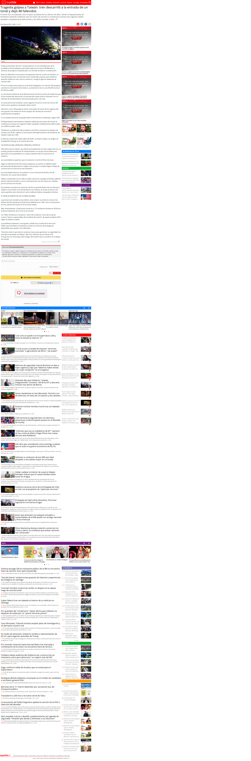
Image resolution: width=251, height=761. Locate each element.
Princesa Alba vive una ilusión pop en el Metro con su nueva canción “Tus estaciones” (71, 708)
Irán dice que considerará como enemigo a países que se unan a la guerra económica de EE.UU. (70, 198)
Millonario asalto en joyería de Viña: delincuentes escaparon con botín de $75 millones (71, 368)
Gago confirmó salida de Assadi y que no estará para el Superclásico (26, 668)
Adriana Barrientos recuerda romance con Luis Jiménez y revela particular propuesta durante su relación (71, 360)
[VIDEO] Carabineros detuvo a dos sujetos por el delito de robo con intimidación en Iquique (71, 412)
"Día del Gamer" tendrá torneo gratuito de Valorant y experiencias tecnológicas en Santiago (30, 578)
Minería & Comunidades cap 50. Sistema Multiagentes (72, 721)
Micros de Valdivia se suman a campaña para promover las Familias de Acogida (72, 602)
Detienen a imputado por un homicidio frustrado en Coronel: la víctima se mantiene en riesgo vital (70, 157)
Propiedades (59, 758)
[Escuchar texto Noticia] (58, 241)
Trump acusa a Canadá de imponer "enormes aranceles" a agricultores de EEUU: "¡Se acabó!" (36, 349)
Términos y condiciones (49, 755)
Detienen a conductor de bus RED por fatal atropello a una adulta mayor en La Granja (34, 458)
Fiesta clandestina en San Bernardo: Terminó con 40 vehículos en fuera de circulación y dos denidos (70, 164)
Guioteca (46, 758)
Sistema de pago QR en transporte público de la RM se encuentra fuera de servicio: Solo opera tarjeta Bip (30, 569)
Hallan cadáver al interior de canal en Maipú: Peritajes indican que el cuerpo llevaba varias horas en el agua (35, 474)
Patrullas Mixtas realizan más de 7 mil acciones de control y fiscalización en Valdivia (72, 623)
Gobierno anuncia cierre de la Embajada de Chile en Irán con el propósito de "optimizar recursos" (37, 488)
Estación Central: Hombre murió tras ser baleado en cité (37, 407)
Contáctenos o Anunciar (36, 755)
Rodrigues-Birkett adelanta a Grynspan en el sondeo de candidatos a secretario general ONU (31, 679)
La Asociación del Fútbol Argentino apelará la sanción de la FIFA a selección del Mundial (30, 703)
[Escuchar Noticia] (56, 19)
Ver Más (76, 640)
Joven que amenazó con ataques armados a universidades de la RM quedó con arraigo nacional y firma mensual (38, 517)
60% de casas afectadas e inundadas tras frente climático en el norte (71, 714)
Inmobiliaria (52, 758)
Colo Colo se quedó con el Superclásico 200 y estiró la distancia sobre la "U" (35, 336)
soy (4, 345)
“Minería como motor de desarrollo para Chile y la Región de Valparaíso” (72, 741)
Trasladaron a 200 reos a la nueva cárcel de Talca (23, 695)
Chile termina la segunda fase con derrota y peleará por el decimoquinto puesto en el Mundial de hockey (70, 182)
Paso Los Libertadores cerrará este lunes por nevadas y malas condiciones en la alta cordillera (72, 575)
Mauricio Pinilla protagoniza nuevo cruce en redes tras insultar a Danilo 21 (71, 595)
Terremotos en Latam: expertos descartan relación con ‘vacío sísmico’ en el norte (70, 191)
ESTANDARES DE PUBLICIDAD (63, 755)
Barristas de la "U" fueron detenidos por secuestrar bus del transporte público (27, 687)
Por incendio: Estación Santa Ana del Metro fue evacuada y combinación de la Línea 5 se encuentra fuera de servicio (27, 645)
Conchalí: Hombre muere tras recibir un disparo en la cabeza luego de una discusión (28, 589)
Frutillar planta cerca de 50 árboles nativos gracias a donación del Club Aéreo (72, 609)
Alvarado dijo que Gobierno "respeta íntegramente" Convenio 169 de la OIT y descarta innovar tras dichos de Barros (37, 382)
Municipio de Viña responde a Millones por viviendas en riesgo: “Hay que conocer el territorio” (70, 350)
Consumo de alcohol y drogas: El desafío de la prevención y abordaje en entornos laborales (71, 694)
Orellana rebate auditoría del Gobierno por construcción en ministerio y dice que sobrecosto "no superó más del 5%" (28, 656)
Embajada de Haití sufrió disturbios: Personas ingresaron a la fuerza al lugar (35, 501)
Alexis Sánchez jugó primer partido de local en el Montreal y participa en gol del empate (72, 671)
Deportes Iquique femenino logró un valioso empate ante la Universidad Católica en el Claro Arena (72, 617)
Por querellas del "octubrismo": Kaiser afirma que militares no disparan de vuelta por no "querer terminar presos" (29, 612)
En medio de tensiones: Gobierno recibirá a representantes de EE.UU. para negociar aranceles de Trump (29, 635)
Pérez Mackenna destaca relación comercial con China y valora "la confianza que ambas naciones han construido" (37, 530)
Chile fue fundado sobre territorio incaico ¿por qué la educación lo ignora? (72, 749)
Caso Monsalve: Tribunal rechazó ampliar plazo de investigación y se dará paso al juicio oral (30, 624)
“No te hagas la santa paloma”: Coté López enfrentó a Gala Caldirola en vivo (70, 395)
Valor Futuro (40, 758)
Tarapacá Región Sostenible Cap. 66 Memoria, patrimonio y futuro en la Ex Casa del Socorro (71, 736)
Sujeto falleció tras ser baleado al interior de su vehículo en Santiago (27, 601)
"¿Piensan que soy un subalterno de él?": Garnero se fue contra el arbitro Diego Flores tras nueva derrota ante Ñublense (70, 176)
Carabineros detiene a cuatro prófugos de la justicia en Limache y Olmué (69, 341)
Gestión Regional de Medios (21, 755)
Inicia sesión (32, 256)
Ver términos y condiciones (31, 303)
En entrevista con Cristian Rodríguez (70, 699)
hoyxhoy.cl (66, 758)
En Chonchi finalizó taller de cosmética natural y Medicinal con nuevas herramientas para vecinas (71, 631)
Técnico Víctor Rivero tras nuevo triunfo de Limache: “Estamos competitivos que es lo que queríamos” (72, 664)
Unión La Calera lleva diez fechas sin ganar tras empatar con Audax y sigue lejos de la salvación (71, 422)
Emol (34, 758)
